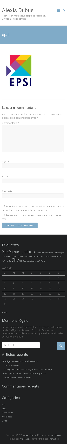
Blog (4, 408)
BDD (41, 253)
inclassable (7, 412)
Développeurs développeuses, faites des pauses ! (24, 373)
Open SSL (37, 256)
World (43, 261)
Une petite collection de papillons (17, 377)
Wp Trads (24, 439)
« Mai (4, 312)
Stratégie (26, 261)
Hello (22, 256)
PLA (3, 261)
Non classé (7, 417)
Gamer (17, 256)
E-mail (6, 176)
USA (38, 261)
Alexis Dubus (18, 10)
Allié (37, 253)
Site (15, 260)
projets (8, 261)
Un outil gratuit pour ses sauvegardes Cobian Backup (27, 369)
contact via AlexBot (10, 365)
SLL (21, 261)
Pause (55, 256)
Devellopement (8, 256)
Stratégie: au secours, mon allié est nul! (20, 361)
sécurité (33, 261)
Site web (7, 191)
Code (56, 253)
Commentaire (10, 123)
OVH (43, 256)
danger (61, 253)
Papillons (49, 256)
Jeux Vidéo (29, 256)
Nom (5, 161)
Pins (60, 256)
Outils (4, 421)
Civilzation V (48, 253)
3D (5, 251)
